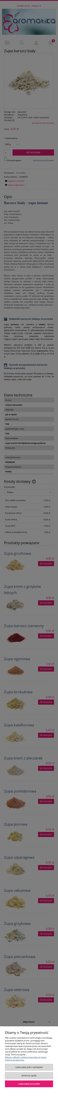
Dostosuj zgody (29, 1075)
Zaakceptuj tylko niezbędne (29, 1067)
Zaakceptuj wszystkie (29, 1083)
